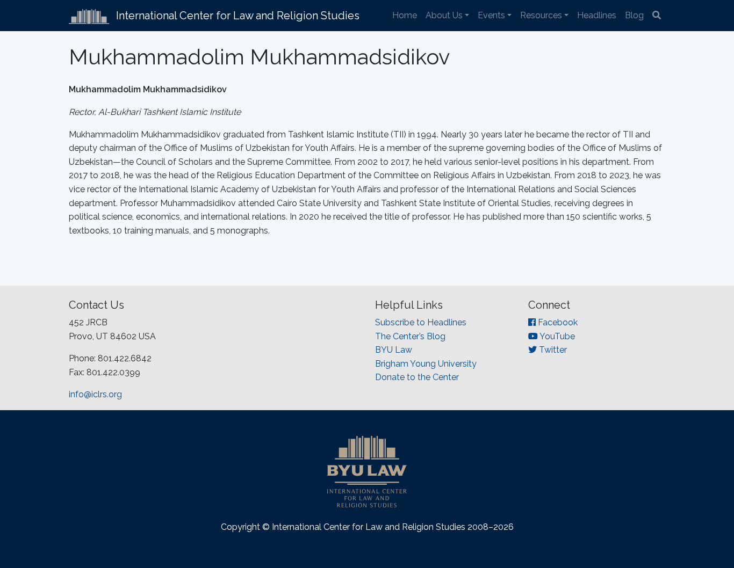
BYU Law (393, 350)
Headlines (596, 15)
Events (491, 15)
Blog (634, 15)
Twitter (552, 350)
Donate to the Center (417, 377)
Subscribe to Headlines (420, 322)
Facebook (557, 322)
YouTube (556, 336)
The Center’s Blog (410, 336)
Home (404, 15)
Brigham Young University (426, 364)
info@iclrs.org (95, 394)
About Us (444, 15)
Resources (541, 15)
